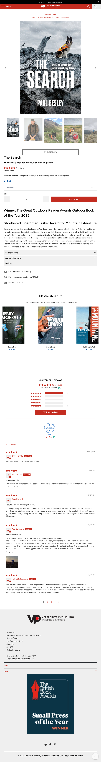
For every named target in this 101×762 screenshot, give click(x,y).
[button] (9, 168)
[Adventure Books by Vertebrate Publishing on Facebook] (50, 745)
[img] (11, 452)
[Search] (88, 6)
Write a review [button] (50, 412)
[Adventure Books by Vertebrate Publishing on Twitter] (46, 745)
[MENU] (1, 6)
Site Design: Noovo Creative (71, 756)
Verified (49, 437)
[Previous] (6, 67)
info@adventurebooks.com (23, 659)
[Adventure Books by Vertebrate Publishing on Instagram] (55, 745)
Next (55, 14)
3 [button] (51, 602)
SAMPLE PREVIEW (50, 152)
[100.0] (49, 428)
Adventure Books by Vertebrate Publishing (41, 756)
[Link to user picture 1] (12, 562)
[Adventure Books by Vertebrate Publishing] (50, 6)
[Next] (95, 67)
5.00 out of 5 (57, 385)
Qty (5, 194)
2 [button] (47, 602)
